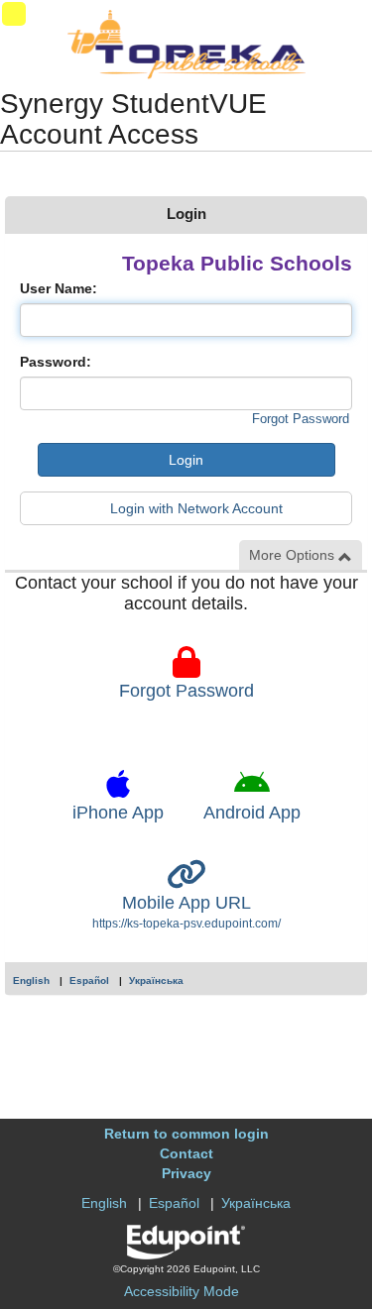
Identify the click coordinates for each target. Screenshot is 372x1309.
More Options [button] (293, 555)
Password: (55, 362)
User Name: (58, 288)
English (31, 980)
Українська (156, 980)
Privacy (186, 1173)
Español (89, 980)
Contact (186, 1153)
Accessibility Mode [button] (181, 1291)
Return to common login (186, 1134)
